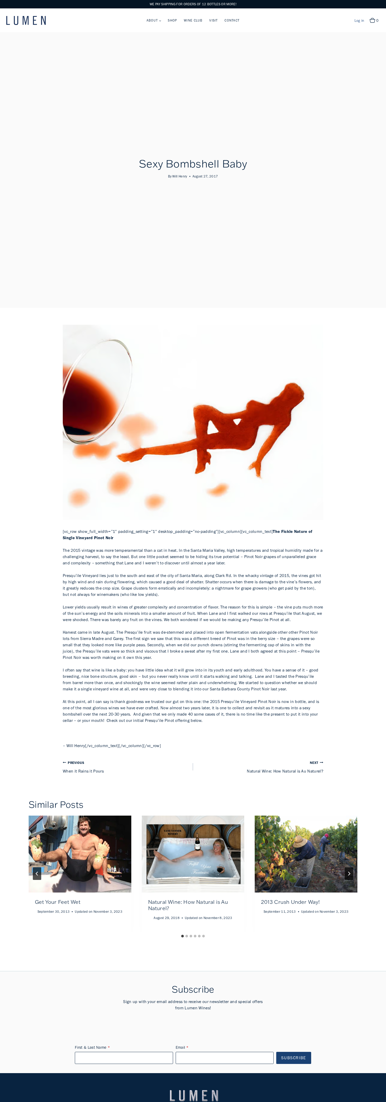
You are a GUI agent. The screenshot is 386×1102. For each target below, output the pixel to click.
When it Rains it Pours (83, 767)
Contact (232, 20)
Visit (213, 20)
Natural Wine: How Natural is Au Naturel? (285, 767)
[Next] (349, 873)
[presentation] (80, 854)
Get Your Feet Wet (57, 902)
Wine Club (193, 20)
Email (180, 1047)
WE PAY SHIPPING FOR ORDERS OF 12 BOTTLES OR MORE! (193, 4)
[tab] (182, 936)
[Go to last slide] (37, 873)
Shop (172, 20)
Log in (359, 20)
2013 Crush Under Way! (290, 902)
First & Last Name (90, 1047)
